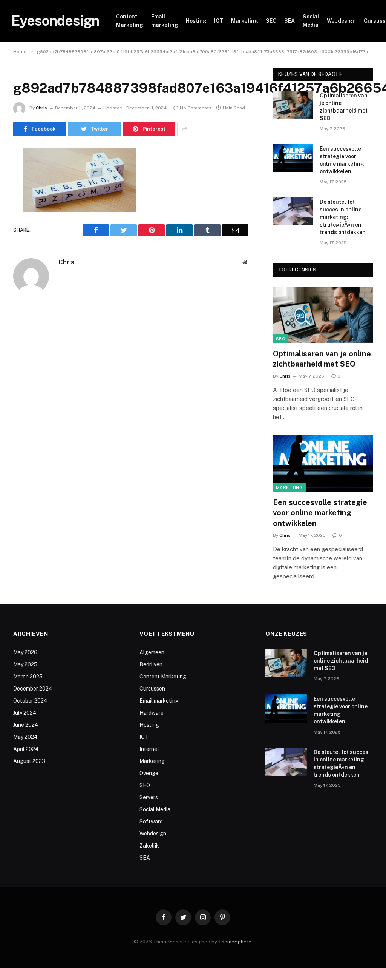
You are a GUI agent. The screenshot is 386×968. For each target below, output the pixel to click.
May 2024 (25, 737)
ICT (218, 21)
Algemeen (151, 652)
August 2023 (29, 761)
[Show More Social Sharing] (184, 129)
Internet (149, 749)
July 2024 (25, 713)
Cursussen (152, 689)
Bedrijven (150, 664)
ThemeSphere (234, 942)
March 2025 (28, 677)
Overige (148, 773)
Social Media (311, 21)
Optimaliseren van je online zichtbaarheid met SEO (344, 106)
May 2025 (25, 664)
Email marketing (164, 21)
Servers (148, 797)
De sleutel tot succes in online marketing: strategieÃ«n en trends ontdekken (343, 217)
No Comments (195, 108)
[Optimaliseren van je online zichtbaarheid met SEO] (293, 105)
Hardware (151, 713)
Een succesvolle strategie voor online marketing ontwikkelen (342, 160)
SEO (271, 21)
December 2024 (32, 689)
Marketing (244, 21)
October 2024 (30, 701)
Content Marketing (129, 21)
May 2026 (25, 652)
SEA (289, 21)
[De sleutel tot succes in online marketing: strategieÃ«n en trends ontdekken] (293, 211)
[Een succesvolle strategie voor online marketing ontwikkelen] (293, 158)
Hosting (196, 21)
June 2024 (25, 725)
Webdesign (341, 21)
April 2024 (26, 749)
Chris (41, 108)
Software (151, 821)
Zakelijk (149, 846)
